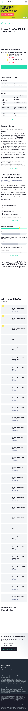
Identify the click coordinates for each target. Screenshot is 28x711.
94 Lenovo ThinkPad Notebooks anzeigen (13, 67)
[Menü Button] (26, 2)
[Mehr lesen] (14, 120)
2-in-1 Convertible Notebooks (8, 280)
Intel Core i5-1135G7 (6, 162)
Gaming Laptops (5, 293)
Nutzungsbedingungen (6, 663)
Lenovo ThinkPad (13, 22)
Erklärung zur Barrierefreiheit (7, 670)
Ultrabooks (4, 285)
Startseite (2, 22)
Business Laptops (5, 288)
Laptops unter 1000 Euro (7, 277)
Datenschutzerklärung (6, 665)
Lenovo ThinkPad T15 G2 (7, 23)
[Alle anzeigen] (14, 221)
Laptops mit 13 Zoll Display (8, 290)
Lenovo (6, 22)
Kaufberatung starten (8, 649)
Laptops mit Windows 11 (7, 275)
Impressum (3, 667)
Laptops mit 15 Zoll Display (14, 138)
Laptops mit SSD (5, 140)
